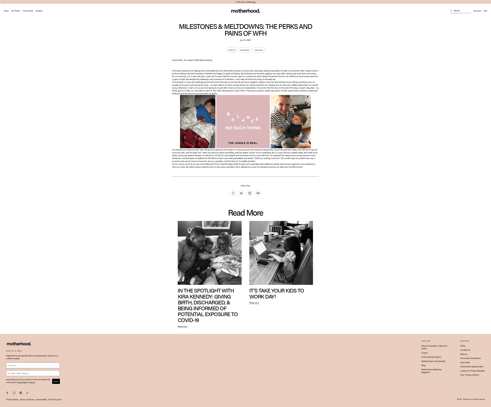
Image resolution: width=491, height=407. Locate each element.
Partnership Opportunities (471, 366)
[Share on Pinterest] (249, 193)
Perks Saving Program (431, 356)
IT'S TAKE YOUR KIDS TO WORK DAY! (276, 293)
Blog (423, 365)
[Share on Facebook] (233, 193)
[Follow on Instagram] (14, 393)
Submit (56, 381)
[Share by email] (258, 193)
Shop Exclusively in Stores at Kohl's (434, 347)
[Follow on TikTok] (27, 393)
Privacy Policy (12, 399)
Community (28, 10)
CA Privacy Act (55, 399)
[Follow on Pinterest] (20, 393)
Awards (39, 10)
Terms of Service (27, 399)
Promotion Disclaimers (470, 358)
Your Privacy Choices (469, 374)
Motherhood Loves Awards (433, 361)
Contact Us (465, 349)
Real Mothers (244, 50)
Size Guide (465, 362)
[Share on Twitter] (241, 193)
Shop (6, 10)
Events (424, 352)
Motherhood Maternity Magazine (431, 371)
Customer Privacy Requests (472, 370)
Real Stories (259, 50)
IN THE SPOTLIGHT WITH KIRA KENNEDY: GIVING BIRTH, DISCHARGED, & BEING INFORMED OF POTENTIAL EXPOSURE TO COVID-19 (208, 305)
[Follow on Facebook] (7, 393)
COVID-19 (231, 50)
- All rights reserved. (478, 399)
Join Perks (15, 10)
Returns (463, 354)
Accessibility (41, 399)
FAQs (462, 345)
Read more (182, 326)
